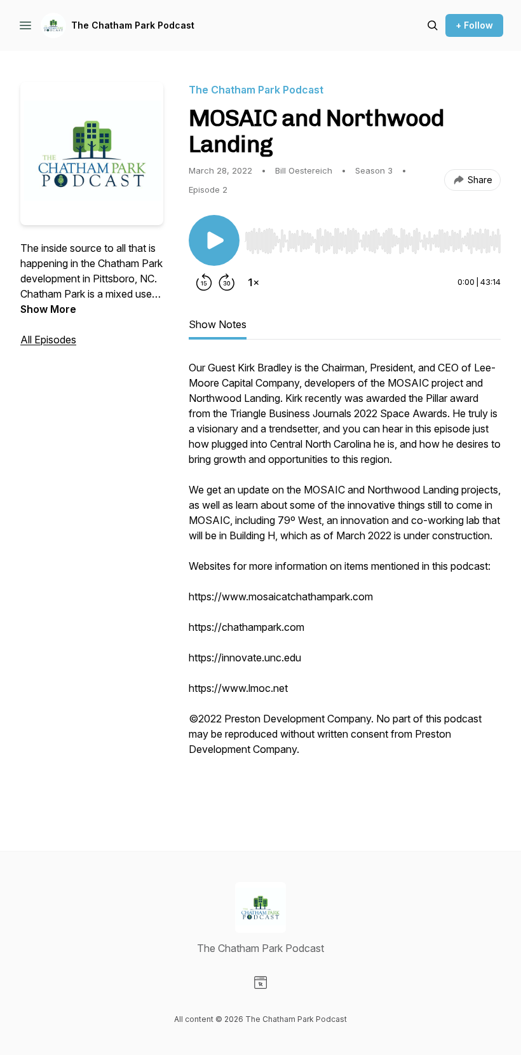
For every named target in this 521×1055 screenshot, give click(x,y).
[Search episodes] (433, 25)
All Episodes (48, 339)
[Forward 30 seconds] (227, 282)
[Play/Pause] (214, 240)
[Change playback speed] (253, 282)
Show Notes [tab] (218, 324)
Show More (48, 309)
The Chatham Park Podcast (132, 25)
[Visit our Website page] (260, 982)
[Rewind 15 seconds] (204, 282)
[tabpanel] (345, 580)
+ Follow (474, 25)
